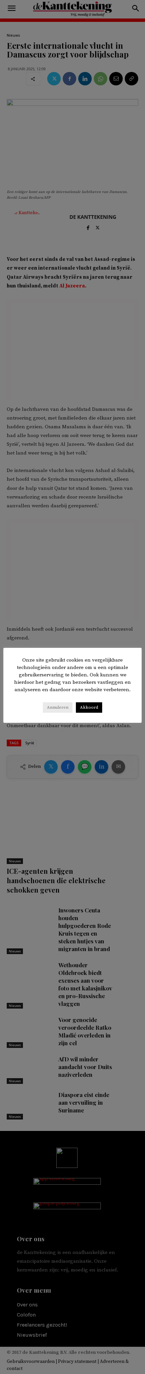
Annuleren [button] (57, 707)
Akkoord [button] (89, 707)
